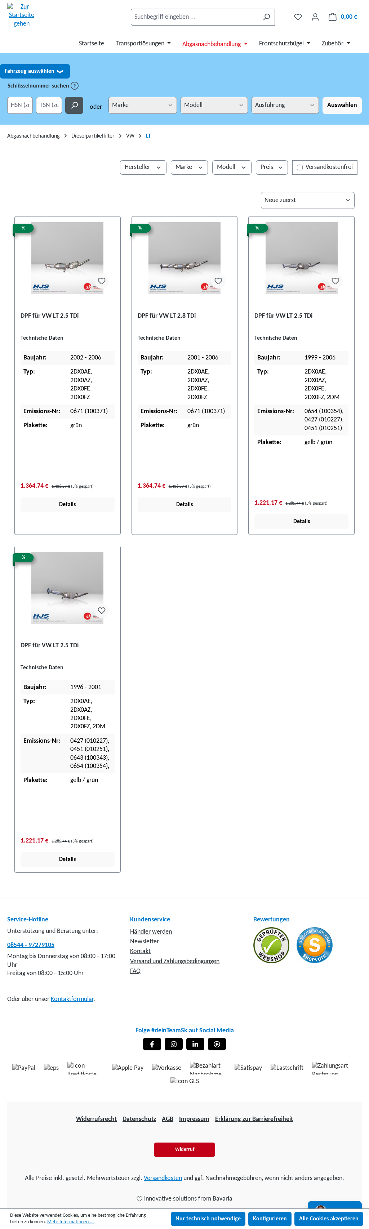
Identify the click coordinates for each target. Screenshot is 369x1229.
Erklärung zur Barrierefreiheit (254, 1119)
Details (67, 505)
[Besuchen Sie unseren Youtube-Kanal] (217, 1044)
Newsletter (144, 941)
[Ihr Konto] (315, 17)
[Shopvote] (315, 945)
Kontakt (140, 951)
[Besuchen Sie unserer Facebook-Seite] (152, 1044)
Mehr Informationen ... (70, 1222)
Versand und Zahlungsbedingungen (174, 961)
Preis (268, 167)
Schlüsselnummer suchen (39, 86)
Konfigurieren (270, 1219)
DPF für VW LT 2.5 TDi (50, 316)
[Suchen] (266, 17)
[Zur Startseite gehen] (21, 15)
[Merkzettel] (298, 17)
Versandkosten (163, 1178)
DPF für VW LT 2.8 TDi (167, 316)
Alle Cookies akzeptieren (329, 1219)
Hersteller (138, 167)
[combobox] (194, 17)
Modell (227, 167)
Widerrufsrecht (96, 1119)
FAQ (135, 971)
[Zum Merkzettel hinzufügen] (101, 281)
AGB (167, 1119)
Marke (184, 167)
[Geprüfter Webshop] (272, 945)
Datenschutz (139, 1119)
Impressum (194, 1119)
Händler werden (151, 932)
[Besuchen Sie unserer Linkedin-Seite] (195, 1044)
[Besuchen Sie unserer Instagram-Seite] (174, 1044)
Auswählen (342, 105)
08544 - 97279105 (30, 945)
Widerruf (184, 1149)
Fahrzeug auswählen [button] (34, 71)
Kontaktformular (72, 999)
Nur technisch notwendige (208, 1219)
